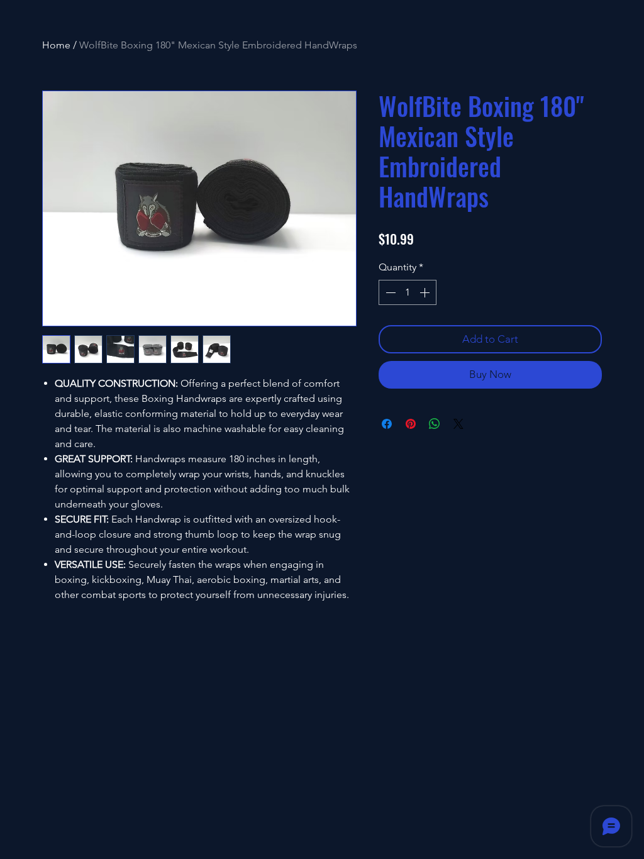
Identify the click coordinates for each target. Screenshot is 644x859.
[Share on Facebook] (386, 423)
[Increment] (426, 292)
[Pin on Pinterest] (410, 423)
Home (56, 45)
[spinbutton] (407, 292)
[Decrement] (389, 292)
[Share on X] (458, 423)
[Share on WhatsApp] (434, 423)
